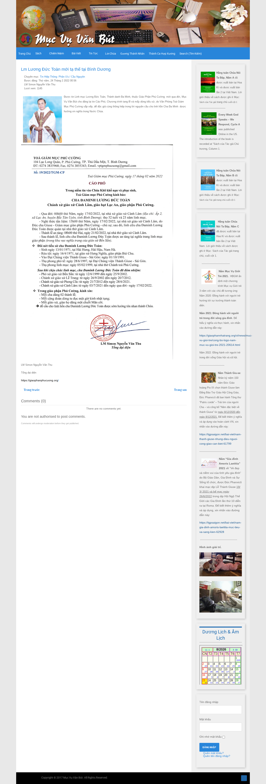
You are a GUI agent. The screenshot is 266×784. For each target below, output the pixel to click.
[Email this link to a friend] (185, 76)
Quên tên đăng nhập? (216, 756)
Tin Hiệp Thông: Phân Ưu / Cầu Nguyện (62, 76)
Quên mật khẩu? (213, 753)
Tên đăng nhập (208, 702)
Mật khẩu (205, 719)
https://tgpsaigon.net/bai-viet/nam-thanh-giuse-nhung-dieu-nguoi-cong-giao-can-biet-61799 (220, 439)
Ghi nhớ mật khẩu (210, 736)
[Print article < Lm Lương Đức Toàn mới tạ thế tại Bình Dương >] (181, 76)
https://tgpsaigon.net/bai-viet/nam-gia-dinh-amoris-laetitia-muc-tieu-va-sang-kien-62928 (220, 527)
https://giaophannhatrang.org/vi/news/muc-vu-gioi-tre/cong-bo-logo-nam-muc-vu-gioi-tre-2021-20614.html (225, 340)
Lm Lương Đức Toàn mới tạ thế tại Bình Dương (66, 69)
